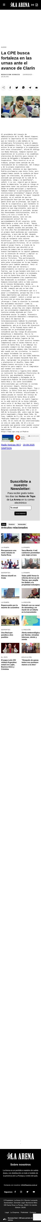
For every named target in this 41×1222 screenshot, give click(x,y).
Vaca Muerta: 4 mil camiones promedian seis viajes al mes (31, 552)
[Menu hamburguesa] (4, 5)
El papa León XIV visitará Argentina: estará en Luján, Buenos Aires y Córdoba (9, 664)
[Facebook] (15, 1192)
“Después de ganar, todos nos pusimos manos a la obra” (30, 662)
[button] (10, 87)
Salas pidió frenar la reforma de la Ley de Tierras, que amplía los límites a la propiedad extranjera (31, 580)
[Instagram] (21, 1192)
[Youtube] (34, 1192)
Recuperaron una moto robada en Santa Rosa (8, 552)
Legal (7, 1212)
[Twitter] (27, 1192)
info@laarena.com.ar (29, 1185)
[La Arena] (19, 5)
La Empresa (14, 1212)
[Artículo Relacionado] (10, 538)
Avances (12, 524)
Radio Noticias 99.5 (11, 445)
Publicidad (24, 1212)
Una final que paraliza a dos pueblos (7, 635)
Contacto (33, 1212)
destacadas (22, 524)
